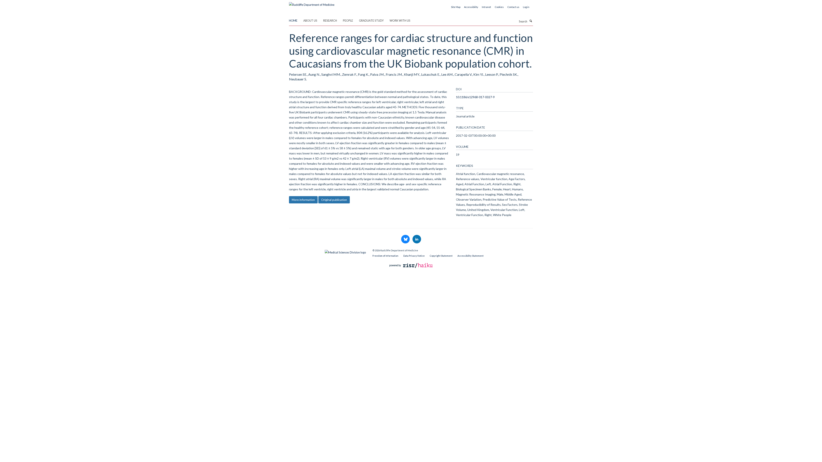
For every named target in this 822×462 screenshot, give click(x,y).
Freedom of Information (385, 255)
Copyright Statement (441, 255)
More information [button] (303, 199)
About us (310, 20)
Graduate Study (371, 20)
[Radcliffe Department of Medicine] (311, 3)
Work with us (400, 20)
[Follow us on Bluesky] (405, 239)
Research (330, 20)
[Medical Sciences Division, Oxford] (327, 251)
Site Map (455, 7)
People (348, 20)
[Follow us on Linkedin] (416, 239)
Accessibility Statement (470, 255)
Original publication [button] (334, 199)
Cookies (499, 7)
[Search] (530, 21)
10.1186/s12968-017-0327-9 (475, 97)
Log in (526, 7)
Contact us (513, 7)
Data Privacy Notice (414, 255)
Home (293, 20)
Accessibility (471, 7)
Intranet (486, 7)
